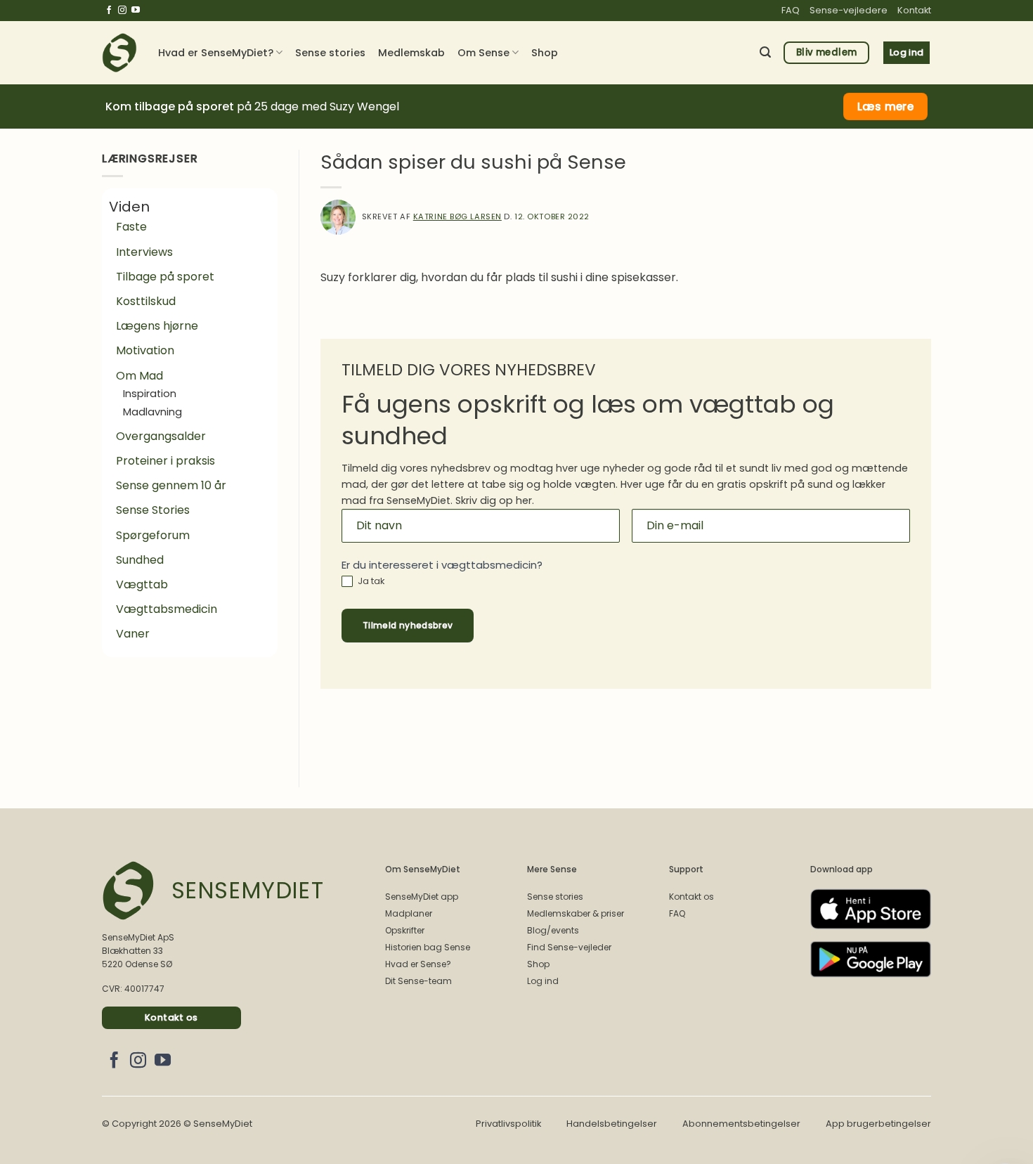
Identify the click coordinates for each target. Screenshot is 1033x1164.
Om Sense (483, 53)
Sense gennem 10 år (171, 485)
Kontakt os (691, 897)
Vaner (133, 634)
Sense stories (330, 53)
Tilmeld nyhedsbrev (408, 625)
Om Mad (139, 376)
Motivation (145, 350)
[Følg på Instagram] (122, 10)
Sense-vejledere (849, 10)
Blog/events (553, 930)
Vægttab (142, 584)
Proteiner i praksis (165, 461)
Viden (129, 206)
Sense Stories (153, 510)
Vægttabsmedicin (166, 609)
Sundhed (140, 560)
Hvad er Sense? (418, 964)
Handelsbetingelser (611, 1124)
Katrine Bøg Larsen (457, 216)
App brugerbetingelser (878, 1124)
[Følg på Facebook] (109, 10)
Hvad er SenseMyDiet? (215, 53)
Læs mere (885, 106)
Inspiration (149, 394)
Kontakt (914, 10)
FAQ (790, 10)
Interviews (144, 252)
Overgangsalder (161, 436)
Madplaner (408, 913)
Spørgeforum (153, 535)
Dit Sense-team (418, 981)
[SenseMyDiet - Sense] (119, 53)
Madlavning (152, 412)
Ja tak (370, 582)
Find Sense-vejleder (569, 947)
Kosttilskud (146, 301)
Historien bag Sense (427, 947)
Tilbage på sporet (165, 277)
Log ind (543, 981)
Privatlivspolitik (508, 1124)
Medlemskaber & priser (575, 913)
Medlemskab (411, 53)
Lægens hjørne (157, 326)
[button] (765, 52)
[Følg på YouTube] (135, 10)
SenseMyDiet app (421, 897)
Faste (131, 227)
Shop (544, 53)
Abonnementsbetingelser (741, 1124)
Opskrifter (404, 930)
